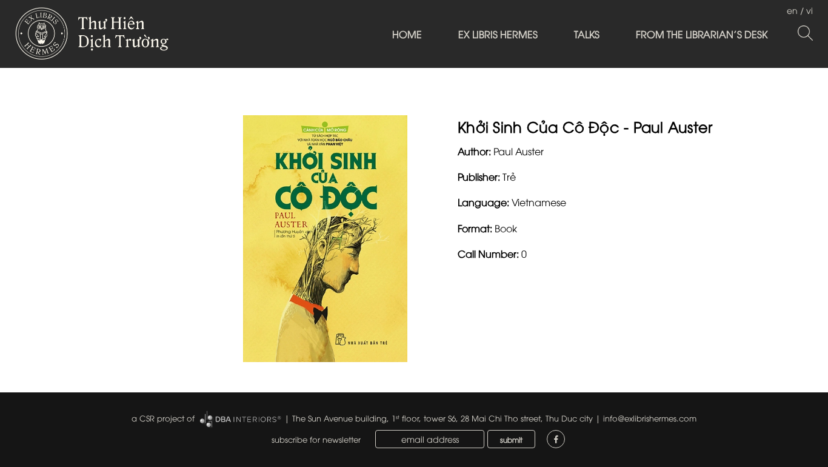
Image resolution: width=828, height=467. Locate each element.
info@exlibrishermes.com (649, 417)
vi (809, 10)
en (792, 10)
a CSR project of (163, 417)
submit (511, 439)
